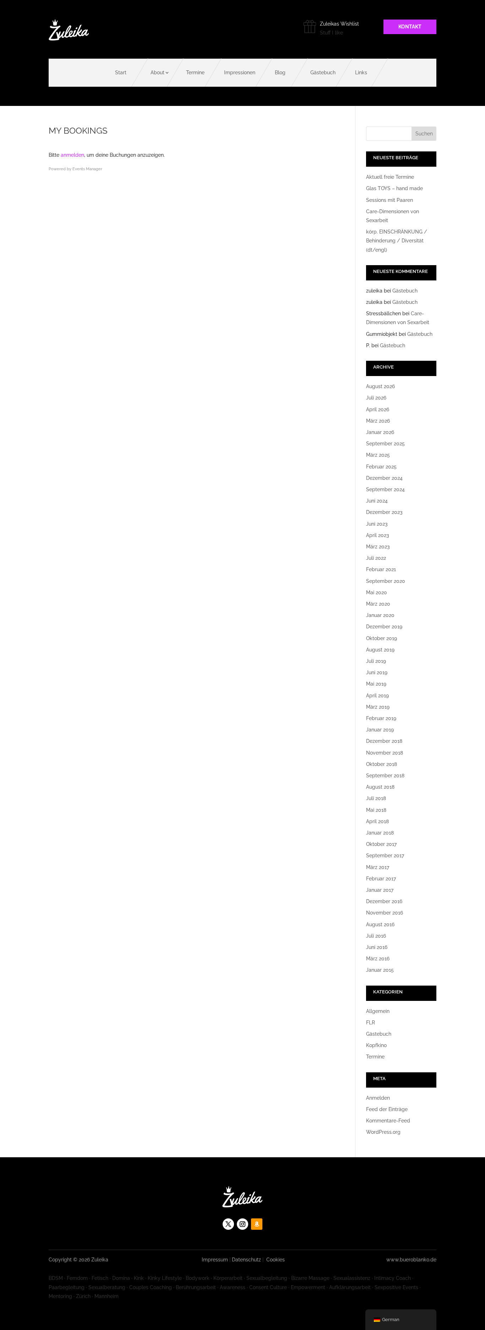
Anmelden (378, 1098)
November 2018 (384, 753)
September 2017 (385, 855)
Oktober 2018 (381, 764)
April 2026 (377, 409)
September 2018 (385, 775)
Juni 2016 (376, 947)
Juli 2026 (376, 398)
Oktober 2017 (381, 844)
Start (120, 72)
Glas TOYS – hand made (394, 188)
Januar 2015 (380, 970)
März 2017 (377, 867)
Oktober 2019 (381, 638)
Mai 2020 (376, 592)
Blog (280, 72)
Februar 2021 (381, 569)
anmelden (72, 155)
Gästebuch (323, 72)
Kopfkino (376, 1045)
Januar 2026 (380, 432)
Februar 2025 (381, 467)
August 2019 (380, 650)
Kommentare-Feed (388, 1120)
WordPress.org (383, 1132)
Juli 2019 (376, 661)
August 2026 (380, 386)
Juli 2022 (376, 558)
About (157, 72)
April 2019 (377, 695)
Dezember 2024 (384, 478)
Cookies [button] (275, 1259)
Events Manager (87, 169)
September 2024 (385, 489)
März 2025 (378, 455)
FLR (370, 1022)
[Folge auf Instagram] (242, 1224)
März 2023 (378, 546)
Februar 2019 (381, 718)
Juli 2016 (376, 936)
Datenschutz (246, 1259)
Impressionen (239, 72)
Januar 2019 (380, 730)
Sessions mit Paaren (389, 200)
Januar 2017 (379, 890)
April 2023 (377, 535)
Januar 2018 (380, 833)
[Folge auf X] (228, 1224)
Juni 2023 (377, 524)
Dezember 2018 (384, 741)
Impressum (215, 1259)
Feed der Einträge (387, 1109)
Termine (195, 72)
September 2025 (385, 443)
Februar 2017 (381, 878)
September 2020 (385, 581)
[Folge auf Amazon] (256, 1224)
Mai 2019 (376, 684)
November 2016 (384, 913)
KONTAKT (409, 27)
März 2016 (377, 958)
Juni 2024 (377, 501)
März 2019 (377, 707)
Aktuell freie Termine (390, 177)
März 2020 (378, 604)
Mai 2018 (376, 810)
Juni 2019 (376, 672)
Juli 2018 (376, 798)
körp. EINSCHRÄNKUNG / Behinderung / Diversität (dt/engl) (396, 240)
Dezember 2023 (384, 512)
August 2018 (380, 787)
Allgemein (377, 1011)
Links (361, 72)
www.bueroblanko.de (411, 1259)
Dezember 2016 (384, 901)
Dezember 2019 (384, 626)
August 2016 (380, 924)
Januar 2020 (380, 615)
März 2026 (378, 421)
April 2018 (377, 821)
